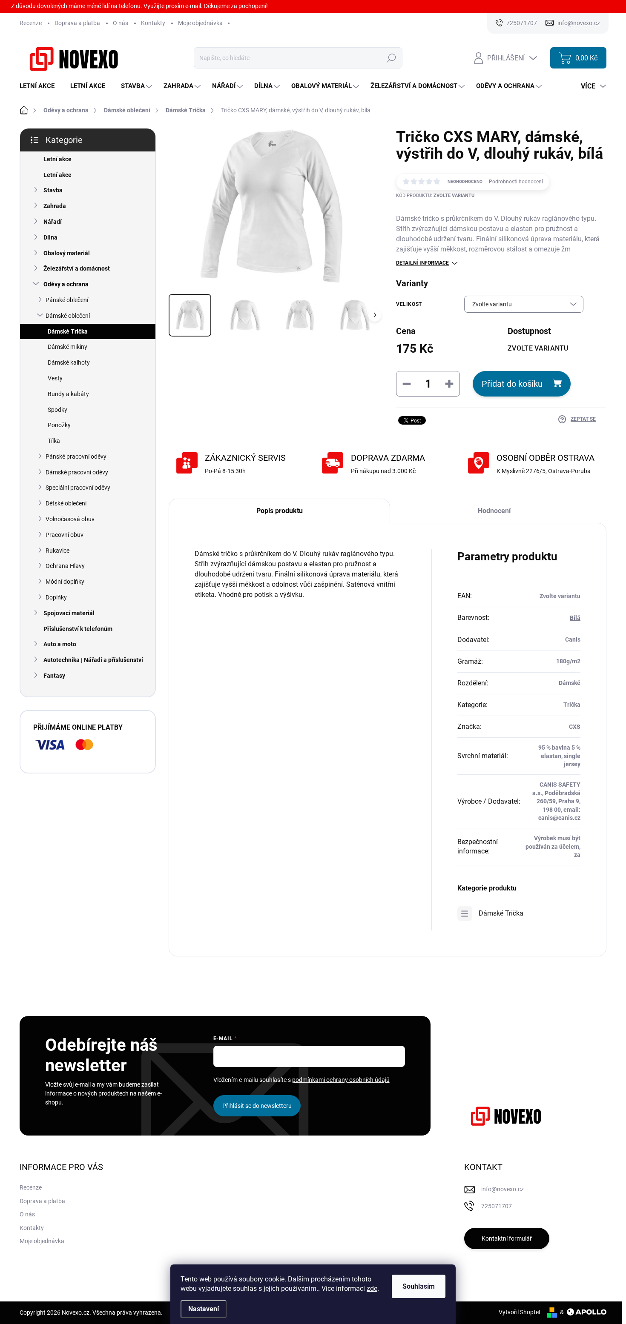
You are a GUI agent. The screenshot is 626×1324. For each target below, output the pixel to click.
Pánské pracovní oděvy (76, 456)
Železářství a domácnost (76, 268)
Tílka (54, 440)
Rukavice (57, 550)
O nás (120, 23)
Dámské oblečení (68, 315)
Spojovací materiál (69, 613)
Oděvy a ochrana (66, 284)
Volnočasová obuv (70, 519)
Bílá (575, 617)
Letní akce (57, 159)
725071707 (496, 1206)
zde (372, 1288)
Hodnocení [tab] (494, 511)
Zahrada (54, 206)
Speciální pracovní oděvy (78, 487)
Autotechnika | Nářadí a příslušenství (93, 659)
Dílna (50, 237)
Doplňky (56, 597)
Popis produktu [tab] (279, 511)
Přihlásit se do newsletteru (257, 1105)
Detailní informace (422, 263)
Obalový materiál (66, 253)
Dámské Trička (68, 331)
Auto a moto (59, 644)
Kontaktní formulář (507, 1238)
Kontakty (153, 23)
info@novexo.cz (502, 1189)
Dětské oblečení (66, 503)
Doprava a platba (77, 23)
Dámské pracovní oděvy (77, 472)
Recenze (31, 23)
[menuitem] (40, 86)
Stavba (53, 190)
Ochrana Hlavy (65, 565)
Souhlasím (418, 1286)
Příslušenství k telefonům (77, 628)
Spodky (57, 409)
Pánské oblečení (67, 300)
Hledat (391, 57)
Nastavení (203, 1309)
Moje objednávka (200, 23)
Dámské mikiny (67, 346)
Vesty (55, 378)
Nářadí (52, 221)
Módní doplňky (65, 581)
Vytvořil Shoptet (520, 1312)
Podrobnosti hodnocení (516, 182)
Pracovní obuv (64, 534)
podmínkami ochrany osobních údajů (341, 1079)
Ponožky (59, 425)
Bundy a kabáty (68, 394)
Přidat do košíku (512, 384)
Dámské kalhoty (69, 362)
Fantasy (54, 675)
